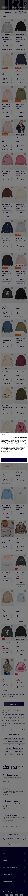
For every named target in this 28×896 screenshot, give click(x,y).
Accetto (14, 460)
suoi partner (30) (7, 440)
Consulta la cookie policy (6, 451)
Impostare (14, 455)
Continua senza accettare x (9, 434)
